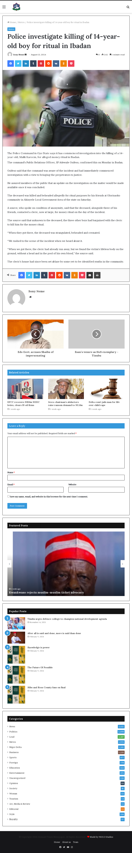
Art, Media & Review (19, 804)
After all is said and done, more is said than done (54, 633)
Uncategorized (17, 778)
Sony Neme (18, 54)
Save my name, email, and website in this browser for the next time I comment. (49, 496)
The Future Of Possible (40, 667)
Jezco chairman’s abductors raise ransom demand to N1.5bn (65, 404)
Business (14, 752)
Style (12, 814)
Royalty (13, 819)
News (12, 726)
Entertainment (16, 773)
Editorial (13, 809)
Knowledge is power (39, 647)
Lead (11, 736)
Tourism (13, 798)
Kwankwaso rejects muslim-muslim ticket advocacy (46, 592)
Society (13, 788)
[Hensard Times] (16, 7)
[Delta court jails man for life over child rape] (107, 389)
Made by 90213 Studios (101, 837)
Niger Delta (15, 747)
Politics (13, 731)
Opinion (13, 783)
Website (72, 484)
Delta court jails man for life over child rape (104, 404)
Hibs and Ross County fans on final (47, 687)
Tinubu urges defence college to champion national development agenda (67, 618)
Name (11, 472)
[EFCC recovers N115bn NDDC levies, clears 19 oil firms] (25, 389)
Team (75, 842)
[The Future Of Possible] (16, 675)
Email (10, 484)
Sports (13, 757)
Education (14, 767)
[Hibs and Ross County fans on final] (16, 695)
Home (12, 22)
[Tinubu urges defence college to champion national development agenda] (16, 623)
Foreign (13, 762)
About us (66, 842)
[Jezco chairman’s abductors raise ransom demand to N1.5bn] (66, 389)
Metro (21, 22)
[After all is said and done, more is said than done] (16, 637)
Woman (13, 793)
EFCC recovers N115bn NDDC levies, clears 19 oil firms (23, 404)
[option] (66, 564)
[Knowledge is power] (16, 655)
